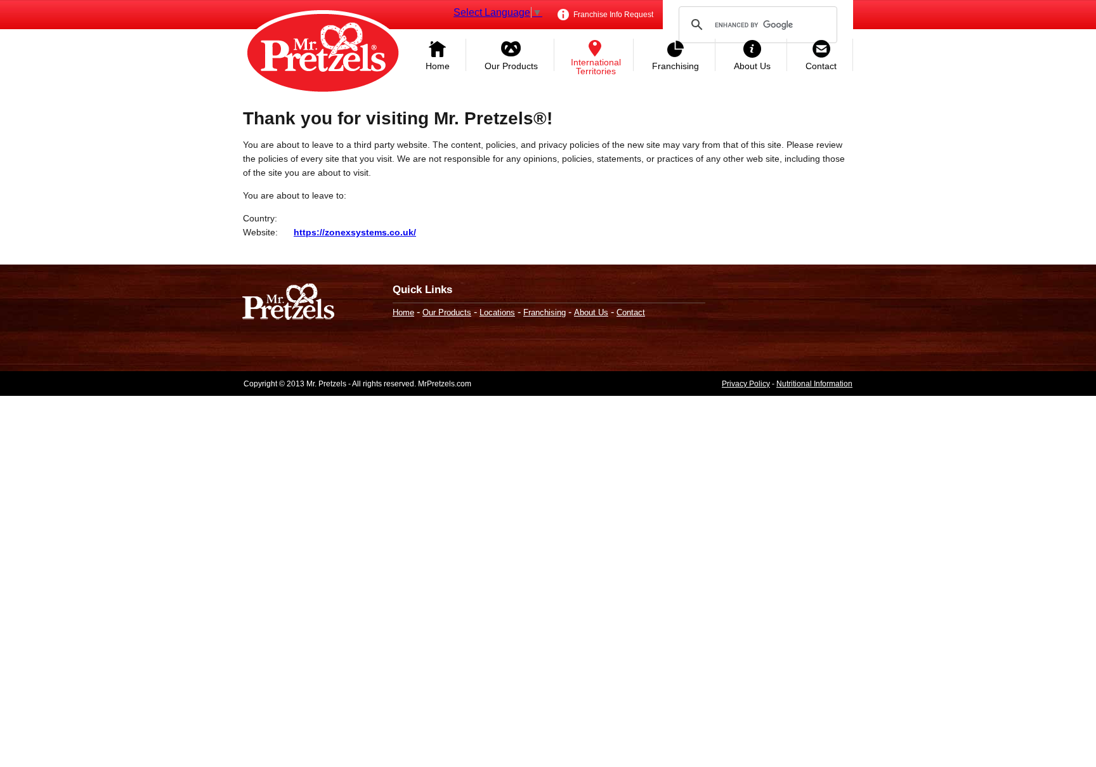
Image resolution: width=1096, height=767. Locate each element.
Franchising (675, 66)
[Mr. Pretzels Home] (323, 54)
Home (438, 66)
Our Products (511, 66)
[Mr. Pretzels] (288, 303)
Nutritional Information (814, 383)
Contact (821, 66)
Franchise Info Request (612, 14)
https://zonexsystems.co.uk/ (355, 232)
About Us (752, 66)
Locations (497, 312)
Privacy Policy (746, 383)
